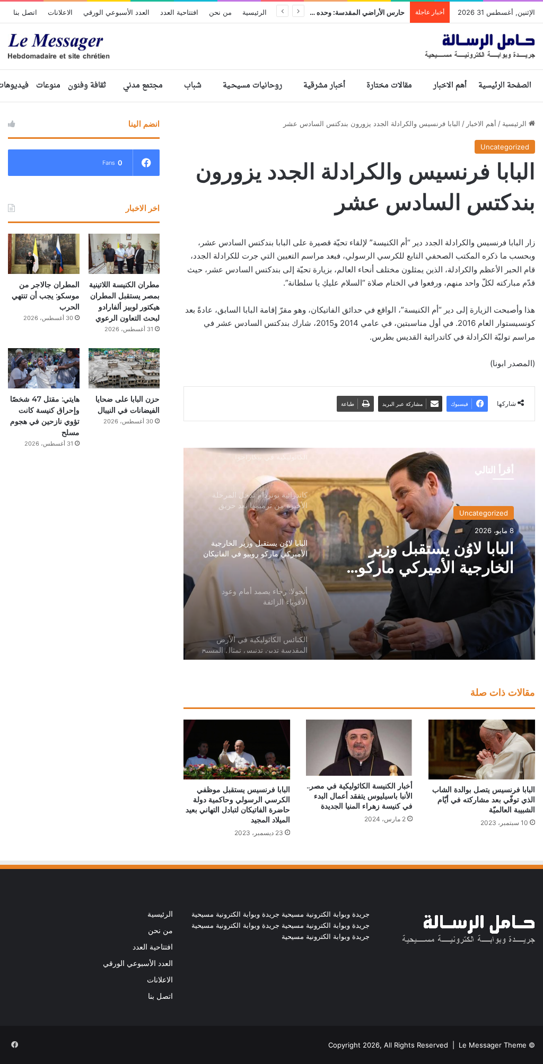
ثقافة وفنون (87, 85)
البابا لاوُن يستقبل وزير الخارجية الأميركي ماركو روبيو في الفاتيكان (436, 558)
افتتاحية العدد (179, 12)
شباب (193, 85)
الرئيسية (254, 12)
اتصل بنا (25, 12)
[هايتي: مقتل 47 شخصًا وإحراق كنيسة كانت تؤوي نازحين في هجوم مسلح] (44, 368)
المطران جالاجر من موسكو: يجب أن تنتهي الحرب (46, 296)
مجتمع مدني (143, 85)
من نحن (220, 12)
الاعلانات (60, 12)
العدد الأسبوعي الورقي (116, 12)
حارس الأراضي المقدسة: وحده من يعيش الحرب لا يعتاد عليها (319, 12)
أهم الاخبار (450, 85)
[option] (359, 554)
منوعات (48, 85)
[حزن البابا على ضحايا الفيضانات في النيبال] (124, 368)
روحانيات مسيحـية (252, 85)
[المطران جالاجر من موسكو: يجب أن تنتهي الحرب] (44, 254)
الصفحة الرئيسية (504, 85)
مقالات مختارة (389, 85)
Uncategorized (504, 147)
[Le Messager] (271, 46)
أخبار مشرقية (324, 85)
